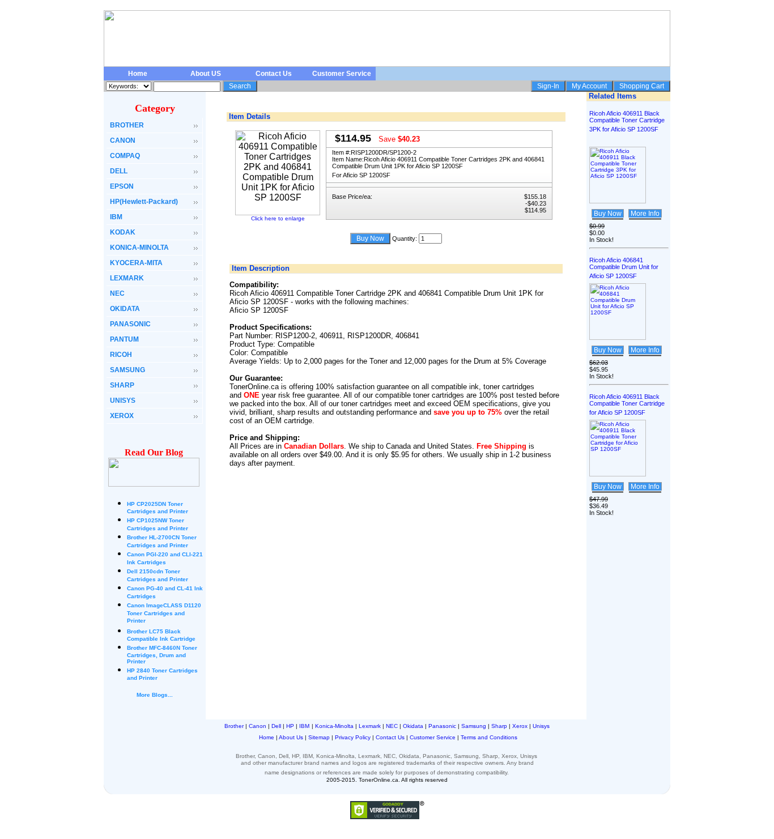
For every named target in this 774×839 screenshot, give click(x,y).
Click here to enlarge (278, 218)
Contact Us (274, 74)
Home (137, 74)
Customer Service (341, 74)
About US (205, 74)
